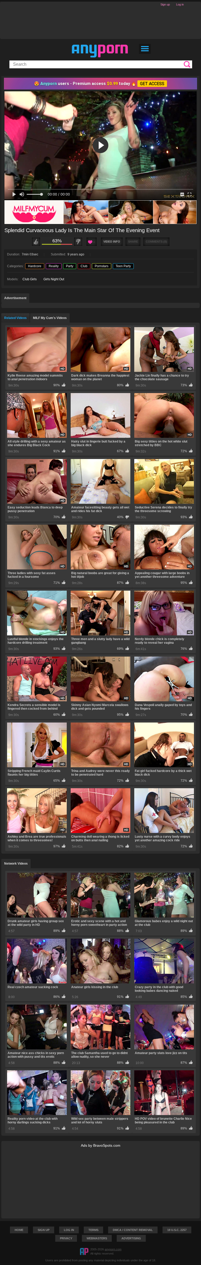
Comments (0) (156, 241)
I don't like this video (78, 241)
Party (69, 266)
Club (84, 266)
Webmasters (97, 1238)
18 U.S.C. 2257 (177, 1230)
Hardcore (34, 266)
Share (133, 241)
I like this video (36, 241)
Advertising (131, 1238)
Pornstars (101, 266)
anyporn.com (113, 1249)
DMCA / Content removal (133, 1230)
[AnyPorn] (100, 51)
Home (19, 1230)
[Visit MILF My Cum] (100, 212)
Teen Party (123, 266)
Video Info (111, 241)
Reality (54, 266)
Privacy (66, 1238)
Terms (93, 1230)
